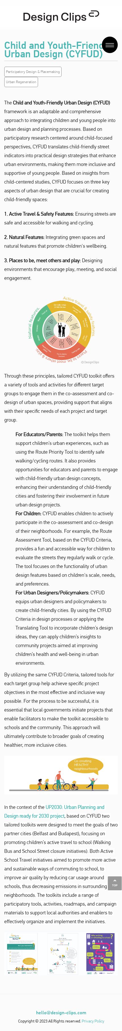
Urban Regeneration (21, 82)
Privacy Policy (93, 1021)
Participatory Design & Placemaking (33, 72)
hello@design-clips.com (61, 1012)
